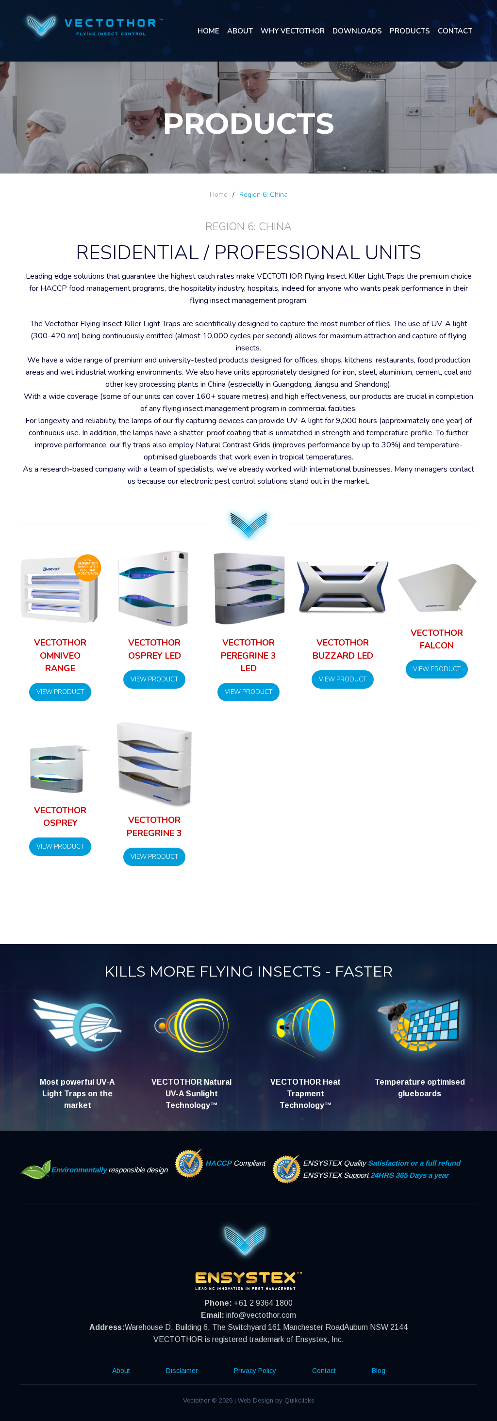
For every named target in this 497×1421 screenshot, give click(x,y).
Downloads (357, 31)
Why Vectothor (293, 31)
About (240, 31)
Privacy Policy (255, 1370)
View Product (60, 692)
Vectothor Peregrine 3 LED (248, 655)
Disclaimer (182, 1370)
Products (410, 31)
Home (208, 31)
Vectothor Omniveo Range (60, 655)
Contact (455, 31)
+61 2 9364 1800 (263, 1303)
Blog (378, 1370)
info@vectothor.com (261, 1315)
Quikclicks (299, 1400)
